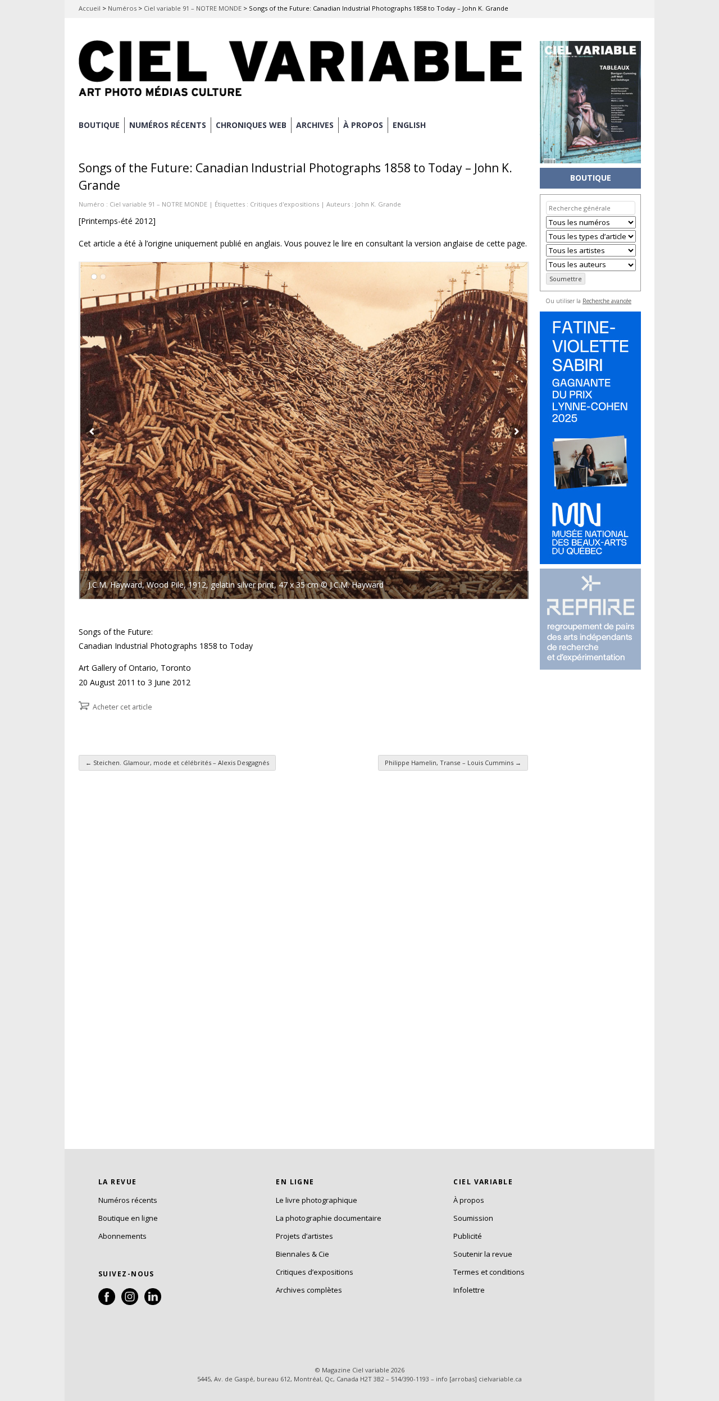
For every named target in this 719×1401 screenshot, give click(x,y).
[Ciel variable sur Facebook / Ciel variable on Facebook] (106, 1302)
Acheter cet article (122, 707)
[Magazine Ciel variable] (303, 98)
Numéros (122, 8)
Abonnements (122, 1236)
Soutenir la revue (482, 1254)
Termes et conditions (489, 1272)
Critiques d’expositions (314, 1272)
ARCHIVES (315, 125)
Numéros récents (127, 1200)
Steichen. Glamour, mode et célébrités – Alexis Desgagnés (177, 762)
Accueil (90, 8)
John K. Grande (378, 204)
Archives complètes (309, 1290)
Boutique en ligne (128, 1218)
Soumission (473, 1218)
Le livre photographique (316, 1200)
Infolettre (469, 1290)
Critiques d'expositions (284, 204)
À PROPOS (363, 125)
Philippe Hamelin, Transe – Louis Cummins (453, 762)
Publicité (467, 1236)
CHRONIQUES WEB (251, 125)
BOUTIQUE (99, 125)
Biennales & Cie (302, 1254)
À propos (468, 1200)
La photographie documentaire (328, 1218)
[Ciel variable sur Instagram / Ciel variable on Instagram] (129, 1302)
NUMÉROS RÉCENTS (167, 125)
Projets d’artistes (304, 1236)
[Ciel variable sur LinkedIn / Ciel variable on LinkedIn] (152, 1302)
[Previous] (191, 430)
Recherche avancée (607, 301)
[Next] (416, 430)
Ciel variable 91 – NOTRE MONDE (193, 8)
